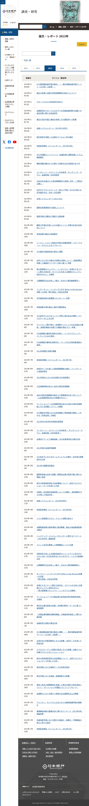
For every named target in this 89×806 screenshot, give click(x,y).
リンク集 (76, 792)
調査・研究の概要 (9, 40)
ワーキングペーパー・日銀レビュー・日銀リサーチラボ (9, 69)
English (13, 22)
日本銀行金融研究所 (38, 786)
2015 (74, 68)
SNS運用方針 (9, 147)
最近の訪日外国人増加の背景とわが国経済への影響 (57, 119)
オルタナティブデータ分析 (9, 121)
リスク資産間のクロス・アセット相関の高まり (55, 518)
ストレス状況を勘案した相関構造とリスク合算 (55, 544)
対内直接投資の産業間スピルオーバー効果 (53, 298)
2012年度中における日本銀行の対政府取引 (53, 377)
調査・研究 (8, 32)
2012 (38, 68)
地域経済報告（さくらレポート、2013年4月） (55, 509)
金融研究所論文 (9, 86)
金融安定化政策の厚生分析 (47, 623)
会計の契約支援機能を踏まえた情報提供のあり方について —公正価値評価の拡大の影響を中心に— (59, 396)
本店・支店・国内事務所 (54, 752)
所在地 (64, 776)
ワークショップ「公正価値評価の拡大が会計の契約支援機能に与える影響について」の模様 (59, 405)
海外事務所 (49, 756)
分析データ (9, 80)
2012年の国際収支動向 (45, 465)
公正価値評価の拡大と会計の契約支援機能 (53, 386)
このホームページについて (30, 792)
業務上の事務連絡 (75, 752)
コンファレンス (9, 113)
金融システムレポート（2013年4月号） (52, 500)
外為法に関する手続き (30, 752)
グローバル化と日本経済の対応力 (50, 101)
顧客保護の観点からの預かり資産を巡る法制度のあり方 (58, 163)
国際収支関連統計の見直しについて (50, 207)
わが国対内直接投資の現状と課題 (50, 251)
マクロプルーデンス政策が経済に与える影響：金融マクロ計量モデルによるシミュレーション (59, 650)
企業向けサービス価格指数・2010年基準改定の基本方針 (58, 439)
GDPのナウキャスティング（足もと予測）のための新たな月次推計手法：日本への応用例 (59, 191)
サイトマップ (26, 794)
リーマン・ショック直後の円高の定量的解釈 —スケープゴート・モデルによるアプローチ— (59, 244)
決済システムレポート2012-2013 (49, 198)
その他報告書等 (9, 95)
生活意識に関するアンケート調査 (9, 103)
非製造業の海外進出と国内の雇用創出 (51, 307)
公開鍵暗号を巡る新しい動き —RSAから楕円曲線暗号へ (58, 565)
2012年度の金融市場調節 (46, 448)
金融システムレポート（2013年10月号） (52, 128)
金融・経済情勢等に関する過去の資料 (9, 130)
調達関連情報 (73, 748)
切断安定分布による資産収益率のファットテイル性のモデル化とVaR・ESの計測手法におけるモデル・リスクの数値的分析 (60, 556)
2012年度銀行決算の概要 (46, 351)
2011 (26, 68)
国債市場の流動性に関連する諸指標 (50, 216)
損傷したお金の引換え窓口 (31, 748)
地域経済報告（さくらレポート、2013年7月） (55, 360)
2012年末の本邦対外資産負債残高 (50, 421)
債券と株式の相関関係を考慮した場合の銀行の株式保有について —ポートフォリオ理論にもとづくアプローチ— (59, 686)
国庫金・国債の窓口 (29, 756)
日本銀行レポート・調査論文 (9, 57)
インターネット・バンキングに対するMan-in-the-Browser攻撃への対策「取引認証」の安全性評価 (59, 290)
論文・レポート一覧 (9, 48)
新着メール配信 (47, 792)
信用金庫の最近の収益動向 (47, 234)
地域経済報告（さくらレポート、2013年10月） (55, 146)
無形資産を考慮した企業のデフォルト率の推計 (55, 137)
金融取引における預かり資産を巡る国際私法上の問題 (57, 693)
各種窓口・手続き (29, 743)
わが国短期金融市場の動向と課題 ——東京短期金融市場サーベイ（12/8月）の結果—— (59, 633)
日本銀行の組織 (51, 748)
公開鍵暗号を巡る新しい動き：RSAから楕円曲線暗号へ (58, 280)
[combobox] (31, 27)
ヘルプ (57, 792)
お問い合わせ (66, 792)
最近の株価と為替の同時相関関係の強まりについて (57, 93)
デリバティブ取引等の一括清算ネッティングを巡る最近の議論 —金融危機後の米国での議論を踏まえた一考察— (60, 326)
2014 (62, 68)
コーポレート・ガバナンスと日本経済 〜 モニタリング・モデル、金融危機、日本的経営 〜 (60, 431)
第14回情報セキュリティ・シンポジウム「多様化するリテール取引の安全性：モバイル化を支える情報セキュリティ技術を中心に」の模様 (59, 272)
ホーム (52, 27)
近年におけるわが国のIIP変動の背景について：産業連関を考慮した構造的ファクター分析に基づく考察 (59, 261)
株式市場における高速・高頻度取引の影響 (53, 676)
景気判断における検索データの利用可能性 (53, 667)
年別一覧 (27, 60)
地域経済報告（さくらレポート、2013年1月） (55, 728)
